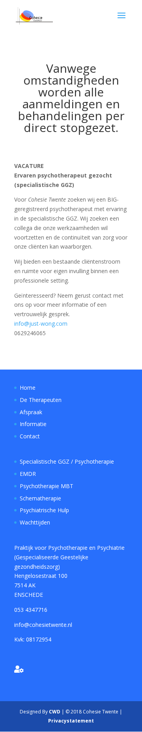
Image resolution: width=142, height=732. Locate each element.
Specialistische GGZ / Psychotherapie (67, 461)
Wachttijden (35, 522)
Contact (30, 436)
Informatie (33, 424)
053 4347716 (30, 609)
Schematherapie (40, 498)
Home (28, 387)
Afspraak (31, 412)
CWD (54, 711)
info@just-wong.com (40, 323)
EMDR (28, 473)
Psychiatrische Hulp (44, 510)
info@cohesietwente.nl (43, 624)
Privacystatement (71, 720)
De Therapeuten (41, 400)
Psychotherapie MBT (46, 486)
